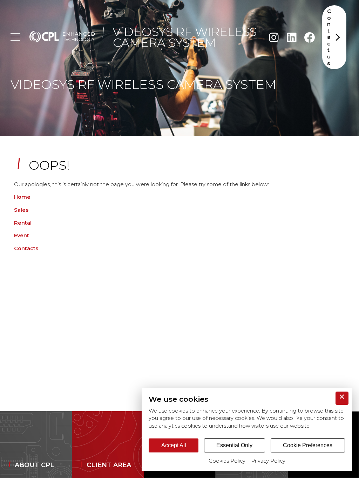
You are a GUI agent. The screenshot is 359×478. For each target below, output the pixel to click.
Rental (23, 223)
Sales (21, 210)
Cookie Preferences (307, 445)
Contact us (329, 37)
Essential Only (234, 445)
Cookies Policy (227, 461)
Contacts (26, 248)
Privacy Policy (268, 461)
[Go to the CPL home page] (62, 37)
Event (21, 235)
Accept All (173, 445)
